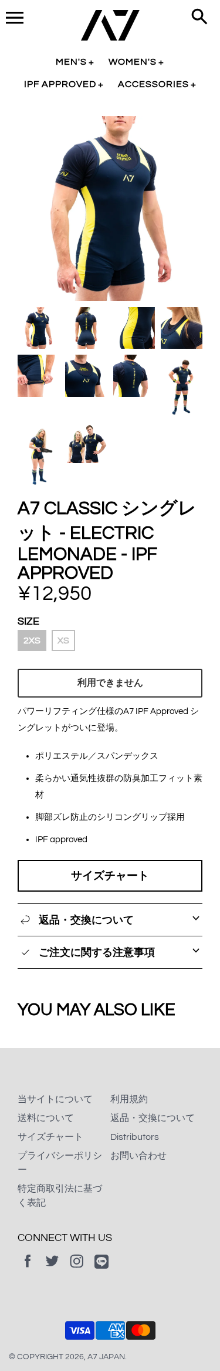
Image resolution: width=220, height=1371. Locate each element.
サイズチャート (110, 876)
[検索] (199, 17)
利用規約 (129, 1099)
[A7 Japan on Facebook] (28, 1269)
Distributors (134, 1137)
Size (28, 621)
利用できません (110, 683)
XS (63, 640)
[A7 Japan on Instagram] (77, 1269)
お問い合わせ (138, 1155)
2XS (31, 640)
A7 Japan (106, 1357)
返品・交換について (152, 1118)
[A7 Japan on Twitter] (52, 1269)
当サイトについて (55, 1099)
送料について (46, 1118)
